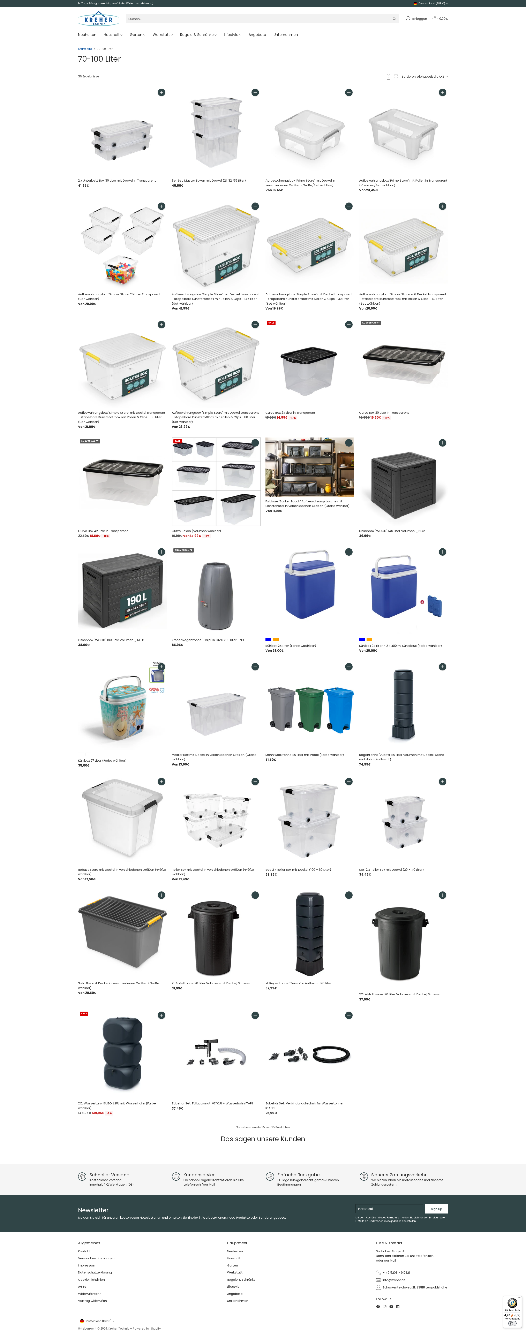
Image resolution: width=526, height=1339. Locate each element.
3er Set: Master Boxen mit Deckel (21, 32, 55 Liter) (209, 180)
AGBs (82, 1286)
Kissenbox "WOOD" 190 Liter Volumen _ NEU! (111, 640)
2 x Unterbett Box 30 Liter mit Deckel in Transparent (117, 180)
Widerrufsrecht (89, 1294)
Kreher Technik (118, 1329)
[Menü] (519, 1298)
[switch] (512, 1323)
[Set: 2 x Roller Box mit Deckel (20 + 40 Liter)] (403, 820)
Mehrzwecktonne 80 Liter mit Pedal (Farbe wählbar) (304, 755)
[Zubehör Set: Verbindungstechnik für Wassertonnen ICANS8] (309, 1054)
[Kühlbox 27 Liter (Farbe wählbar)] (122, 705)
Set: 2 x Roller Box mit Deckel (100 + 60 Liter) (298, 869)
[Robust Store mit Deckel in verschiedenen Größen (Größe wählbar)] (122, 820)
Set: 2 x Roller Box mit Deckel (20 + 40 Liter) (391, 869)
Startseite (85, 49)
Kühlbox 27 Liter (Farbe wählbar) (102, 760)
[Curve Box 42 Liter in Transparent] (122, 482)
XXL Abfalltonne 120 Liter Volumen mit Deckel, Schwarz (400, 994)
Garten (232, 1265)
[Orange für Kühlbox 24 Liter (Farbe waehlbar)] (276, 639)
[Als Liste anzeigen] (395, 76)
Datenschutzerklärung (95, 1272)
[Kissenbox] (403, 482)
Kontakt (84, 1251)
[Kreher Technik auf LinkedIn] (397, 1307)
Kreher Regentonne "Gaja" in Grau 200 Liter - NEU (208, 640)
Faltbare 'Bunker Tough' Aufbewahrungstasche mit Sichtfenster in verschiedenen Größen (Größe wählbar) (307, 503)
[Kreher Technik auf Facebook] (378, 1307)
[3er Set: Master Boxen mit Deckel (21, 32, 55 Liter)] (216, 131)
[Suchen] (394, 18)
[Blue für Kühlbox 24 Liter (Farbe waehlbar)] (268, 639)
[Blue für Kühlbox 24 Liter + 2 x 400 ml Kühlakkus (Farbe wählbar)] (362, 639)
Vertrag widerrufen (92, 1301)
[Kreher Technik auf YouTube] (391, 1307)
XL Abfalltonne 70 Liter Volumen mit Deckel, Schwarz (211, 983)
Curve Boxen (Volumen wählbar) (196, 531)
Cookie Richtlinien (91, 1279)
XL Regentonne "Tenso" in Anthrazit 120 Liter (298, 983)
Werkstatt (235, 1272)
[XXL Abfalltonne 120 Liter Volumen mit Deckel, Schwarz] (403, 940)
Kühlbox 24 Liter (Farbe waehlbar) (290, 646)
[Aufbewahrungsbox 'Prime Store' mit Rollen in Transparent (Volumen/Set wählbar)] (403, 131)
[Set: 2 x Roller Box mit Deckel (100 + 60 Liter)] (309, 820)
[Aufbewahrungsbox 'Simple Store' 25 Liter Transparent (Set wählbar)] (122, 245)
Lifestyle (233, 1286)
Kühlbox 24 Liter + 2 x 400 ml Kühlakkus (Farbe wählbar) (400, 646)
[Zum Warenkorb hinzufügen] (161, 92)
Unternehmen (237, 1301)
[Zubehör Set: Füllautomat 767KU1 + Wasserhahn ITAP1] (216, 1054)
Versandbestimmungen (96, 1258)
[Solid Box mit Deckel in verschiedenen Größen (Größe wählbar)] (122, 934)
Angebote (235, 1294)
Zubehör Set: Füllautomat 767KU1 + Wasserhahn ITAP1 (212, 1103)
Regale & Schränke (241, 1279)
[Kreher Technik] (98, 18)
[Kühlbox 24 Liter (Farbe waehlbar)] (309, 591)
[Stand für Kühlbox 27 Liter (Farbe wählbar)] (81, 754)
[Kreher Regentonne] (216, 591)
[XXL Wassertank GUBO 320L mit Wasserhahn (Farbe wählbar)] (122, 1054)
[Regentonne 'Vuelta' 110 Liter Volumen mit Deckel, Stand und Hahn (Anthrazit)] (403, 705)
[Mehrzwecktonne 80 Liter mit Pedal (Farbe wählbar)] (309, 705)
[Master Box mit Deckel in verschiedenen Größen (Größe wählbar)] (216, 705)
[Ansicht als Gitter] (388, 76)
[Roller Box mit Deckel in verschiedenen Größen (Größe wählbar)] (216, 820)
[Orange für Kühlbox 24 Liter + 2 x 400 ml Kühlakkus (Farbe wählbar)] (369, 639)
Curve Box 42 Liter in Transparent (103, 531)
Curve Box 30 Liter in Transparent (384, 412)
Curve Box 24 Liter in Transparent (290, 412)
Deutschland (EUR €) (432, 3)
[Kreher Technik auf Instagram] (384, 1307)
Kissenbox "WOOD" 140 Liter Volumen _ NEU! (392, 531)
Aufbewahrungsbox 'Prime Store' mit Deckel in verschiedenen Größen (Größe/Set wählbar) (300, 182)
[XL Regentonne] (309, 934)
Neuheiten (235, 1251)
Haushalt (234, 1258)
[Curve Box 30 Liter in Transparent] (403, 363)
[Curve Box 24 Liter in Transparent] (309, 363)
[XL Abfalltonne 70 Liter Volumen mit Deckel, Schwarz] (216, 934)
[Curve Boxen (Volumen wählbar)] (216, 482)
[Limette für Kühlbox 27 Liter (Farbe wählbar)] (88, 754)
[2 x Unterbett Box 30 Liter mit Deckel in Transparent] (122, 131)
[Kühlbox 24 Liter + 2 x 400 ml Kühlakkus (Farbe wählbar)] (403, 591)
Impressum (86, 1265)
